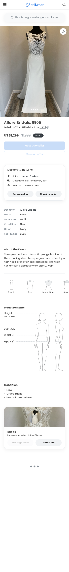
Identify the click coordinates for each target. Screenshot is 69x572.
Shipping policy (49, 194)
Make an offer (34, 154)
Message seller (34, 145)
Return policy (20, 194)
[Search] (64, 4)
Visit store (48, 442)
